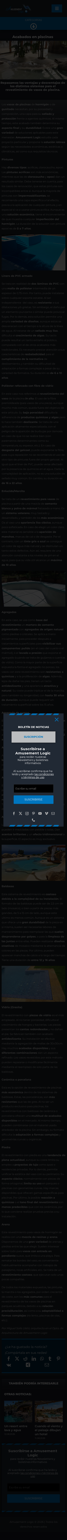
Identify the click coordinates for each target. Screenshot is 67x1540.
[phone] (33, 820)
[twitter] (20, 813)
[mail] (53, 813)
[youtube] (40, 813)
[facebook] (14, 813)
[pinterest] (33, 813)
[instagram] (27, 813)
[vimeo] (46, 813)
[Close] (56, 719)
